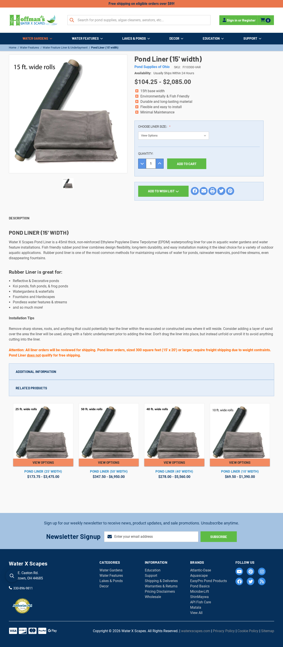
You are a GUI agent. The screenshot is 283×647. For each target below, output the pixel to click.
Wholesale (153, 597)
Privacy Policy (224, 631)
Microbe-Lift (199, 591)
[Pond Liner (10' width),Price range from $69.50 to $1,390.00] (240, 431)
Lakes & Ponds (134, 38)
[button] (141, 371)
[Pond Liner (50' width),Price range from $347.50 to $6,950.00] (109, 431)
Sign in (232, 20)
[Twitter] (221, 191)
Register (249, 20)
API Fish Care (200, 602)
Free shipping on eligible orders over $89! (141, 4)
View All (196, 613)
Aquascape (199, 575)
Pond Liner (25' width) (43, 472)
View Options (43, 462)
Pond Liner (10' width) (240, 472)
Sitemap (267, 631)
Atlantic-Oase (200, 570)
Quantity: (145, 153)
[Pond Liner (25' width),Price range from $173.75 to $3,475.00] (43, 431)
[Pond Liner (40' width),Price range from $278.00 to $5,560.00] (174, 431)
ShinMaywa (199, 597)
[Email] (204, 191)
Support (250, 38)
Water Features (85, 38)
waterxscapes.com (195, 631)
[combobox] (138, 20)
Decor (174, 38)
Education (211, 38)
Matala (195, 607)
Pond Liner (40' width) (174, 472)
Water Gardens (35, 38)
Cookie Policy (247, 631)
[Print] (212, 191)
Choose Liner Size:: (153, 126)
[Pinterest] (230, 191)
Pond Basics (200, 586)
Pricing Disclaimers (160, 591)
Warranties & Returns (161, 586)
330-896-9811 (23, 588)
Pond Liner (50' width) (109, 472)
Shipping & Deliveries (161, 581)
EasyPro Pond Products (208, 581)
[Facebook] (195, 191)
